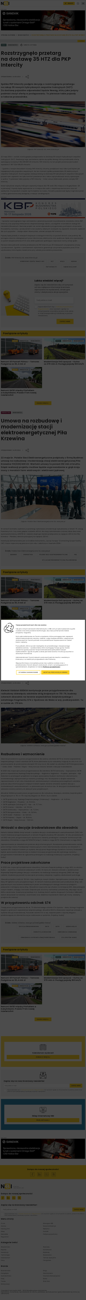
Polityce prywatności (51, 667)
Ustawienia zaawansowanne (28, 672)
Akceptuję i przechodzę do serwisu (55, 672)
